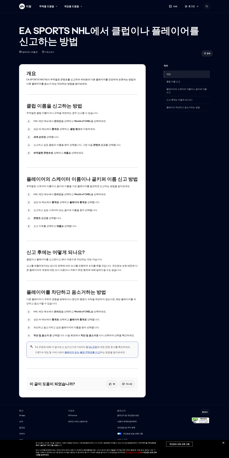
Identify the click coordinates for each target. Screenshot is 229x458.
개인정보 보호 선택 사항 (133, 433)
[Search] (207, 6)
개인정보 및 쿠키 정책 (133, 452)
